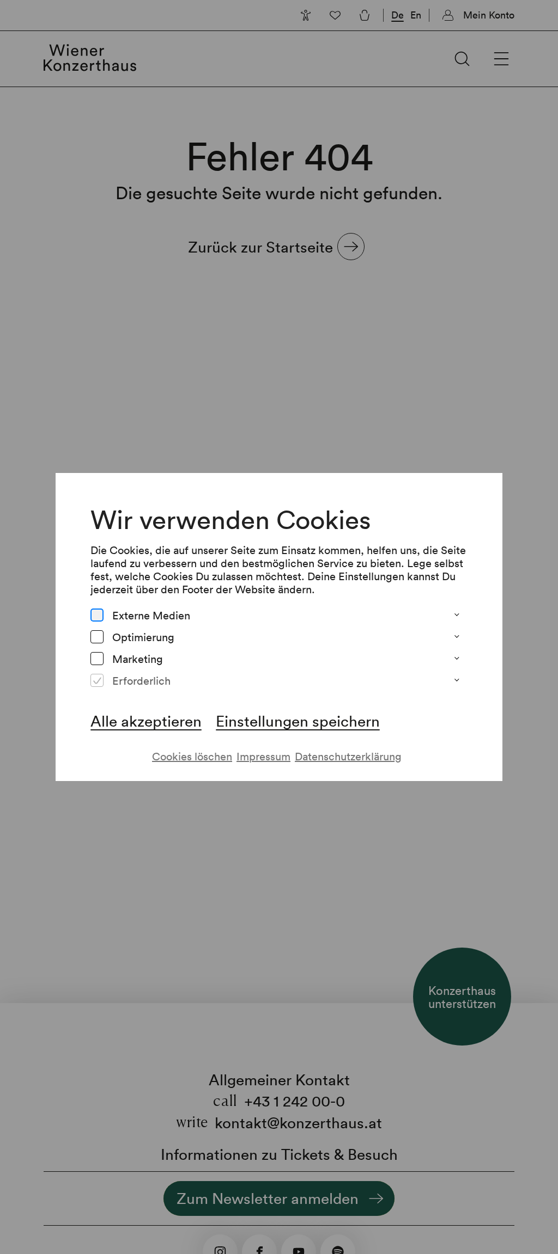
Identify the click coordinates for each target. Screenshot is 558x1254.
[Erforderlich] (97, 680)
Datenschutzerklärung (348, 756)
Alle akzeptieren (146, 720)
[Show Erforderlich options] (456, 680)
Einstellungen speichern (298, 720)
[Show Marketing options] (456, 658)
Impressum (263, 756)
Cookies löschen (192, 756)
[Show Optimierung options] (456, 636)
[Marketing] (97, 658)
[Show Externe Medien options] (456, 615)
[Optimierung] (97, 636)
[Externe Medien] (97, 615)
